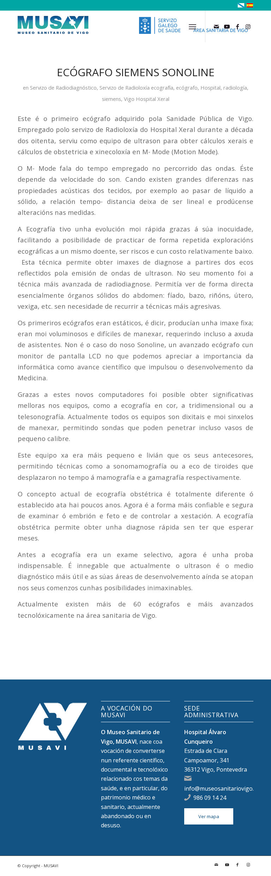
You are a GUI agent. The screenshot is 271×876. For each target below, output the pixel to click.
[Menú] (192, 26)
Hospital (210, 87)
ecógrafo (187, 87)
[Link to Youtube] (227, 26)
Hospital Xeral (152, 98)
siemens (111, 98)
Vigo (129, 98)
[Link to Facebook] (237, 26)
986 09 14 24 (209, 798)
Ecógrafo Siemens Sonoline (136, 72)
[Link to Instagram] (248, 26)
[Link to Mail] (216, 26)
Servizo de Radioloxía (125, 87)
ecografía (162, 87)
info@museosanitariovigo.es (222, 788)
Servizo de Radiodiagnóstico (63, 87)
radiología (235, 87)
